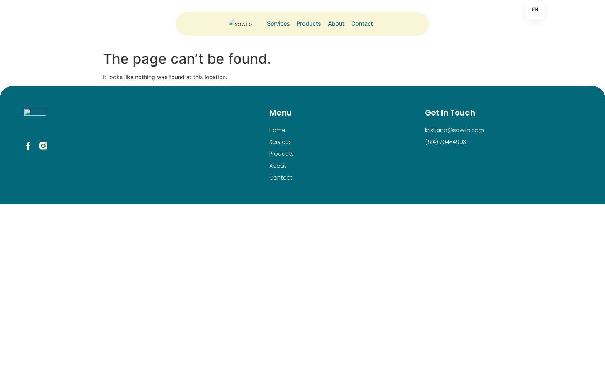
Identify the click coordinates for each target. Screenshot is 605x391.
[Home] (246, 24)
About (336, 23)
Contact (362, 23)
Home (277, 130)
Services (278, 23)
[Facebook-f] (28, 146)
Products (309, 23)
